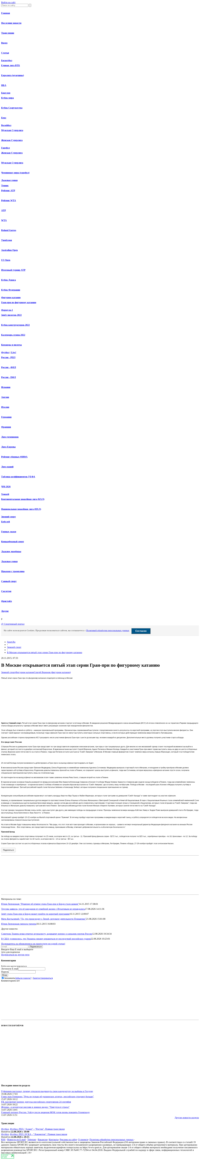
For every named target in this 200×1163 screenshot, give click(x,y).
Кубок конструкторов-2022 (15, 325)
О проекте (83, 1139)
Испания (5, 387)
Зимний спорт (8, 516)
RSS (3, 1139)
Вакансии (43, 1139)
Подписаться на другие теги (15, 954)
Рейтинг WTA (8, 200)
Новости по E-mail (16, 1139)
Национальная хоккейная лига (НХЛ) (21, 509)
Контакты (54, 1139)
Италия (5, 407)
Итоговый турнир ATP (13, 270)
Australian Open (9, 250)
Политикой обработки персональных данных (107, 630)
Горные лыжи (8, 531)
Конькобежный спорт (12, 541)
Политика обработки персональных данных (111, 1139)
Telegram (31, 1139)
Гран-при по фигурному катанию (18, 302)
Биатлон (5, 93)
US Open (5, 260)
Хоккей (5, 494)
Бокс (3, 117)
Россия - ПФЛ (8, 377)
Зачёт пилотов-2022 (11, 315)
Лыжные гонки (9, 180)
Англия (5, 397)
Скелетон (6, 591)
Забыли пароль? (23, 978)
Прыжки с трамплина (12, 571)
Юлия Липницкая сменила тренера (18, 924)
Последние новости (11, 23)
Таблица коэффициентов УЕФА (18, 476)
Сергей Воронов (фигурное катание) (52, 672)
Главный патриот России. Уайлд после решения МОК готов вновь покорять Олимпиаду (45, 1112)
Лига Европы (8, 447)
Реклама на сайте (68, 1139)
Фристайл (6, 601)
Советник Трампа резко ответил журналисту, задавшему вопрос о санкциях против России (46, 934)
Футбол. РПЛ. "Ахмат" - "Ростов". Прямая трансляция (37, 1129)
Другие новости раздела (187, 1117)
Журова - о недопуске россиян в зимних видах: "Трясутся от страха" (35, 1107)
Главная (5, 13)
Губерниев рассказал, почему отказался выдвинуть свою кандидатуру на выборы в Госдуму (47, 1091)
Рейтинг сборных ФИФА (14, 457)
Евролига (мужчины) (12, 75)
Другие (5, 611)
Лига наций (7, 466)
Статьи (5, 53)
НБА (3, 85)
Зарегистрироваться (43, 978)
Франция (6, 427)
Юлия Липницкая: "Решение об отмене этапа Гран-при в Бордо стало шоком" (40, 904)
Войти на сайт (8, 2)
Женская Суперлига (12, 140)
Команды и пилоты (11, 345)
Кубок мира (7, 98)
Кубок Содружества (11, 108)
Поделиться (8, 850)
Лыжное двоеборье (11, 551)
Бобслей (5, 521)
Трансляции (7, 33)
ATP (3, 210)
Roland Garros (8, 230)
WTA (4, 220)
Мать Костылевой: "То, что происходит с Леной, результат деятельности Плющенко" (43, 919)
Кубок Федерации (10, 290)
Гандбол (5, 148)
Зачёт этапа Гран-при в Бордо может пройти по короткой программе (35, 914)
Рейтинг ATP (8, 190)
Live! (13, 352)
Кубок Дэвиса (8, 280)
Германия (6, 417)
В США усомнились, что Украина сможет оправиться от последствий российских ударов (46, 939)
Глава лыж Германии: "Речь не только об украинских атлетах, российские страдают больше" (47, 1096)
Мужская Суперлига (12, 130)
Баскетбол (6, 60)
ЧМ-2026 (6, 486)
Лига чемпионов (10, 437)
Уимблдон (6, 240)
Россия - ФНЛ (8, 367)
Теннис (5, 185)
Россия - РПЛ (8, 357)
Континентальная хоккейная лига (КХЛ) (22, 499)
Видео (4, 43)
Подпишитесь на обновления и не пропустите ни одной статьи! (33, 943)
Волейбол (6, 125)
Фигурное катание (11, 297)
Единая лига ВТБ (10, 65)
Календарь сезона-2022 (13, 335)
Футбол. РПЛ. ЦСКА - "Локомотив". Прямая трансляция (38, 1134)
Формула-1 (7, 310)
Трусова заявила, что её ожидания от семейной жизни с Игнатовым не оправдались (43, 909)
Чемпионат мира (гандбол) (15, 172)
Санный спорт (9, 581)
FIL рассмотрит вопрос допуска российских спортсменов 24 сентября (36, 1102)
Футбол (5, 352)
